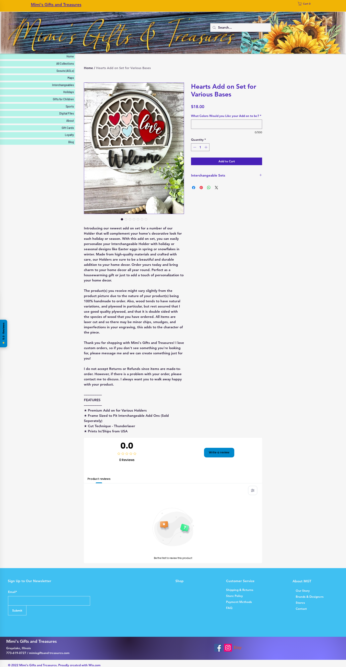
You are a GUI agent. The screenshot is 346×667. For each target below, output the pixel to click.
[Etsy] (238, 648)
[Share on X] (216, 187)
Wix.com (95, 665)
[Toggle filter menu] (252, 490)
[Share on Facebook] (193, 187)
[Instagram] (36, 37)
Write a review (219, 452)
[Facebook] (31, 37)
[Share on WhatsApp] (208, 187)
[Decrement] (194, 147)
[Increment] (206, 147)
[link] (305, 4)
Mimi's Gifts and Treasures (56, 4)
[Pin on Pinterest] (201, 187)
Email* (12, 591)
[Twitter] (42, 37)
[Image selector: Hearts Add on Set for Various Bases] (122, 219)
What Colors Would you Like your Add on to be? (226, 116)
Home (88, 68)
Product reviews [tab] (99, 479)
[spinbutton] (200, 147)
